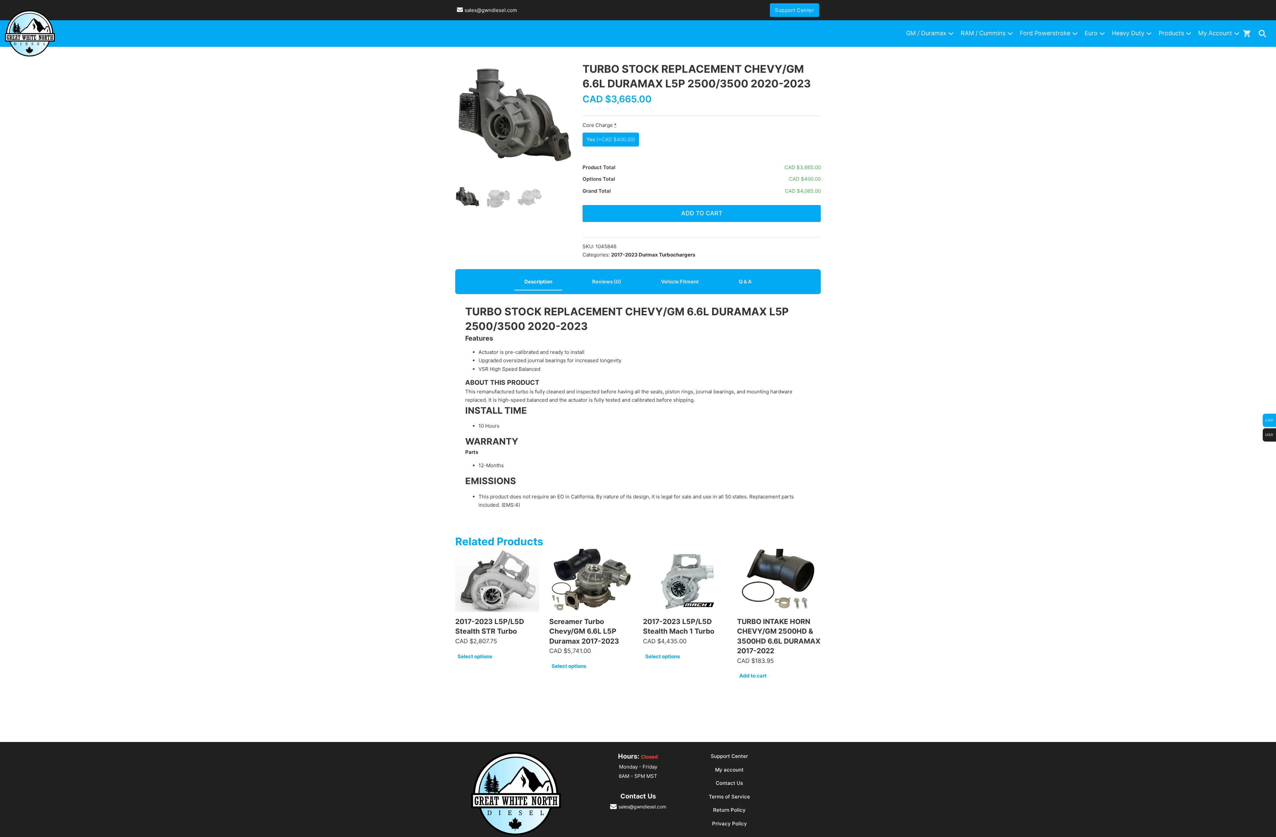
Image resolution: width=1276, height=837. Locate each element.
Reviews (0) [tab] (606, 281)
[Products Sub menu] (1189, 34)
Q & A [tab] (745, 281)
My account (729, 770)
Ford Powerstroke (1045, 33)
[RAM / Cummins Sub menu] (1010, 34)
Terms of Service (729, 796)
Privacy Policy (729, 823)
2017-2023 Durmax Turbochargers (653, 255)
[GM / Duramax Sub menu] (951, 34)
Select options (475, 656)
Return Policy (729, 810)
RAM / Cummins (983, 33)
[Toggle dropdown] (1262, 33)
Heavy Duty (1128, 33)
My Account (1215, 33)
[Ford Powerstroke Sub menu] (1075, 34)
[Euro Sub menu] (1102, 34)
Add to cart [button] (753, 676)
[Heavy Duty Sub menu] (1149, 34)
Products (1171, 33)
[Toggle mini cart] (1246, 33)
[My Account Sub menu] (1237, 34)
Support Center (794, 10)
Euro (1091, 33)
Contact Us (729, 783)
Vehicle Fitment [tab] (680, 281)
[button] (564, 71)
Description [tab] (538, 281)
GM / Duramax (926, 33)
